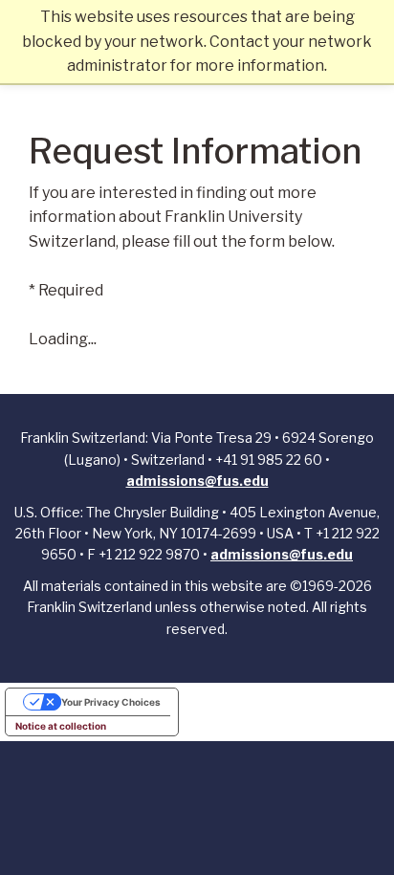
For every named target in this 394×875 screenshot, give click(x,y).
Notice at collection (60, 726)
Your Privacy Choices (111, 702)
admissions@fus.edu (197, 480)
